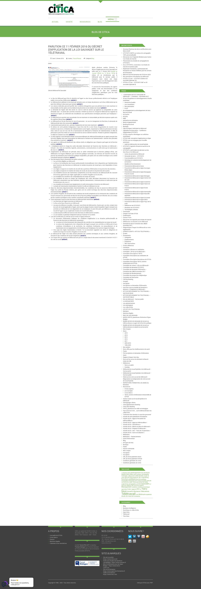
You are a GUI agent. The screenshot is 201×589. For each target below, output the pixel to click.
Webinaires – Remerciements (132, 436)
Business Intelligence (129, 508)
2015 (126, 333)
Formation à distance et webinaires (133, 249)
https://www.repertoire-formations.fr (114, 571)
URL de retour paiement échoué (132, 459)
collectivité (131, 476)
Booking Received (128, 124)
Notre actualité (129, 365)
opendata (124, 489)
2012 (126, 339)
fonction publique (128, 479)
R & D (126, 108)
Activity (125, 116)
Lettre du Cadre (143, 482)
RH (138, 489)
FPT (136, 481)
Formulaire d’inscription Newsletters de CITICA (137, 259)
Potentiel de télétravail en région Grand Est (137, 182)
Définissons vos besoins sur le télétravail (135, 221)
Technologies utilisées (131, 209)
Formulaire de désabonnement (132, 273)
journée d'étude (146, 481)
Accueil (55, 22)
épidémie (149, 494)
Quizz (124, 355)
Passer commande (128, 449)
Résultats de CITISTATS (132, 207)
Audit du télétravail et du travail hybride (136, 144)
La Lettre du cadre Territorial (129, 482)
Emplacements (129, 239)
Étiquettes (128, 241)
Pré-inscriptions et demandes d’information (136, 353)
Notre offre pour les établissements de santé (136, 349)
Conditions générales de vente (132, 461)
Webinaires (126, 434)
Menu (111, 19)
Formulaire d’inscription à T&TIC (132, 253)
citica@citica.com (110, 541)
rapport (134, 489)
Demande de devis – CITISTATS (134, 156)
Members (126, 311)
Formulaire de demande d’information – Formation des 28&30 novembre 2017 (134, 270)
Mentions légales (128, 313)
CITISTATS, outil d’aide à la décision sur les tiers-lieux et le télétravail (136, 151)
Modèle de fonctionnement (133, 164)
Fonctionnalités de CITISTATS (134, 158)
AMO (124, 118)
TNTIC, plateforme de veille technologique (135, 408)
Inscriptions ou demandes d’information (135, 285)
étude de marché (127, 496)
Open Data (126, 512)
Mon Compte (127, 329)
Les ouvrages (129, 391)
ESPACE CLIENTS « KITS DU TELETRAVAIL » (136, 231)
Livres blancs (129, 393)
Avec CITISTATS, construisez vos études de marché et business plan (136, 66)
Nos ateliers (126, 347)
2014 (126, 335)
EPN (130, 477)
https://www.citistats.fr (119, 562)
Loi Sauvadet (143, 483)
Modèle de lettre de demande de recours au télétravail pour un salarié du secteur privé (136, 326)
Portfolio (127, 367)
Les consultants (129, 104)
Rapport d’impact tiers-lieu (131, 357)
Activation (126, 114)
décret (127, 477)
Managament (126, 487)
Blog (100, 22)
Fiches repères (129, 389)
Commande (126, 211)
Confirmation (127, 215)
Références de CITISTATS (132, 205)
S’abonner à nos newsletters (58, 543)
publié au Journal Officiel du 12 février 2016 (104, 72)
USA (137, 494)
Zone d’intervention (129, 438)
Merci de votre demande (130, 315)
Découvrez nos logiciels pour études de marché (137, 220)
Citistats (124, 476)
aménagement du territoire (140, 473)
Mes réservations (130, 243)
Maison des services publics (135, 485)
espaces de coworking (140, 477)
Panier (125, 351)
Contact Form (127, 217)
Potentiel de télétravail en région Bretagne (137, 176)
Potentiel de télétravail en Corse (134, 166)
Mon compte (127, 450)
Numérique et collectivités (131, 510)
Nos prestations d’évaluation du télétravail (135, 76)
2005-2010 (128, 343)
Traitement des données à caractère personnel (137, 414)
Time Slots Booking (129, 406)
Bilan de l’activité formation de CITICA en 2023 (137, 74)
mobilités (134, 487)
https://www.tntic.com (110, 574)
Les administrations (129, 303)
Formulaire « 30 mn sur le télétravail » (134, 251)
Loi (137, 484)
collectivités (139, 476)
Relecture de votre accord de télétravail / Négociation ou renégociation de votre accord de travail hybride (136, 379)
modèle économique (144, 487)
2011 (126, 341)
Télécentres (145, 491)
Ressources (85, 22)
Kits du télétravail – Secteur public (133, 299)
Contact (52, 539)
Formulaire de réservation (130, 277)
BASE (128, 474)
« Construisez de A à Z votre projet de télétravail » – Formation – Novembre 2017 (136, 95)
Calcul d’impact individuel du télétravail (134, 128)
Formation (126, 247)
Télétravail (128, 494)
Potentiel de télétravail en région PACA (136, 199)
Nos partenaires (129, 106)
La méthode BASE (128, 301)
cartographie (145, 474)
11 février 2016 (125, 473)
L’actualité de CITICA (56, 535)
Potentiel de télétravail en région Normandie (138, 192)
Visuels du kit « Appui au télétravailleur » (135, 422)
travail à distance (133, 491)
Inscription (126, 283)
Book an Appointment (129, 122)
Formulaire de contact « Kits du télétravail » (136, 265)
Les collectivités (128, 307)
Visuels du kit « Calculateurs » (132, 424)
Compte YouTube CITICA (130, 213)
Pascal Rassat (77, 58)
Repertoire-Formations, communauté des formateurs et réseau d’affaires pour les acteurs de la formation (137, 70)
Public (129, 489)
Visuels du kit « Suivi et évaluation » (133, 432)
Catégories (128, 237)
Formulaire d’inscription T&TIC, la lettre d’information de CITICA (134, 262)
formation (132, 481)
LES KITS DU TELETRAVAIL (131, 309)
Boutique (125, 126)
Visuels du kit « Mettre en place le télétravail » (136, 426)
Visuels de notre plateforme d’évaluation (135, 416)
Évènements (127, 235)
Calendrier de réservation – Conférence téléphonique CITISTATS (134, 131)
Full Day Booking (128, 279)
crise (122, 477)
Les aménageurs (128, 305)
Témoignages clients (129, 402)
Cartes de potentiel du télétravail (134, 154)
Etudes (125, 233)
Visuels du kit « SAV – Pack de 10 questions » (136, 430)
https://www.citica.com (110, 559)
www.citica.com (106, 543)
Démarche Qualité (130, 102)
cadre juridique (137, 474)
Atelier (123, 474)
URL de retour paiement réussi (132, 457)
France (140, 481)
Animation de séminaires (130, 120)
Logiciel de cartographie (128, 484)
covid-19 (146, 476)
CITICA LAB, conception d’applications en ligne (137, 138)
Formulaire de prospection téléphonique (135, 275)
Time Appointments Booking (131, 404)
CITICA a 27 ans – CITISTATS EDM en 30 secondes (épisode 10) (135, 79)
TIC (140, 489)
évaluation (137, 496)
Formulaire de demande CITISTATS (133, 267)
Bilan (131, 474)
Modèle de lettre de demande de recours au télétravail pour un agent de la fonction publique (137, 322)
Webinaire (142, 494)
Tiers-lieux (126, 516)
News (124, 331)
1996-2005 (128, 345)
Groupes (125, 281)
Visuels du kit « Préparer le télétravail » (134, 428)
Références (126, 363)
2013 (126, 337)
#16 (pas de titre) (128, 443)
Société (69, 22)
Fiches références (128, 245)
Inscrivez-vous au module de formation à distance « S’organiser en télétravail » (135, 288)
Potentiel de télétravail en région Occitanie (137, 197)
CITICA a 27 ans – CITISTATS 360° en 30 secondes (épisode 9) (135, 83)
